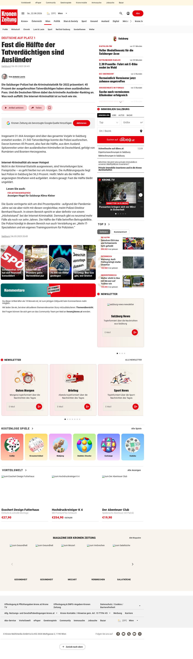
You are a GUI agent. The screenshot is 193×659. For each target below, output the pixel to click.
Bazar (121, 3)
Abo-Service (10, 620)
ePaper (38, 3)
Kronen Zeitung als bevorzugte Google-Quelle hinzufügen (49, 123)
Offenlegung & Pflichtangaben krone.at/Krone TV (26, 605)
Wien (47, 21)
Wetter (91, 29)
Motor (125, 21)
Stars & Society (71, 21)
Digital (116, 21)
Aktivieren (82, 123)
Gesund (94, 21)
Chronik (26, 29)
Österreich (37, 21)
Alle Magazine (135, 538)
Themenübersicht (84, 307)
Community (51, 3)
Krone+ (24, 21)
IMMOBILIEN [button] (103, 115)
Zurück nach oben (72, 646)
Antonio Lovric (19, 77)
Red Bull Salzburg (63, 29)
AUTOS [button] (121, 115)
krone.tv (139, 21)
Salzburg (6, 66)
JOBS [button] (114, 115)
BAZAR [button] (129, 115)
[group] (12, 262)
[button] (131, 21)
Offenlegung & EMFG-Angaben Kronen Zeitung (72, 605)
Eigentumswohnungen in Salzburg (120, 152)
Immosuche (96, 3)
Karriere (129, 613)
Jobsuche (110, 3)
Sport (84, 21)
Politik (57, 21)
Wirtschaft (15, 29)
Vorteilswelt (26, 3)
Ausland (105, 21)
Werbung (117, 613)
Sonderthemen (79, 29)
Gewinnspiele (65, 3)
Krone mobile (81, 3)
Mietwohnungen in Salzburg (120, 156)
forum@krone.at (74, 311)
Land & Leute (38, 29)
